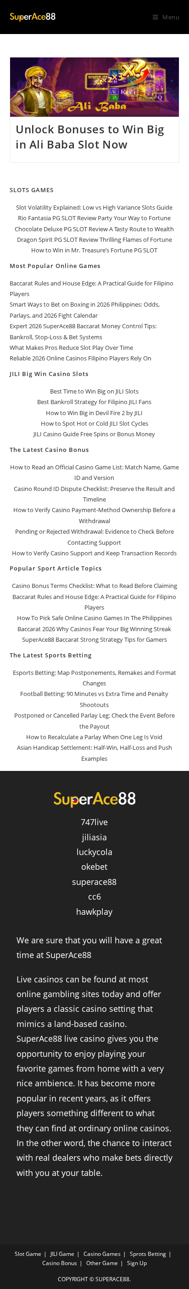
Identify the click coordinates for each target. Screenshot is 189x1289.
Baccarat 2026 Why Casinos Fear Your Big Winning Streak (94, 629)
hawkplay (94, 911)
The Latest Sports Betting (51, 655)
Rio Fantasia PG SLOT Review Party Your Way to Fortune (94, 218)
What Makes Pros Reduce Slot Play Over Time (71, 347)
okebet (94, 866)
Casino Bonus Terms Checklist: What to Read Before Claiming (94, 586)
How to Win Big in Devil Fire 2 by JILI (94, 413)
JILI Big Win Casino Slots (49, 374)
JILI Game (62, 1254)
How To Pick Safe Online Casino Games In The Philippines (94, 618)
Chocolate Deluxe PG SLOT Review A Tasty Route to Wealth (94, 229)
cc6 (94, 896)
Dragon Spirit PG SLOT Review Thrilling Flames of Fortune (94, 239)
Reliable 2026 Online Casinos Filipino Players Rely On (80, 358)
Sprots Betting (148, 1254)
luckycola (94, 851)
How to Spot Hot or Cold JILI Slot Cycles (94, 423)
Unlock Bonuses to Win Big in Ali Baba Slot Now (90, 136)
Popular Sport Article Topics (56, 568)
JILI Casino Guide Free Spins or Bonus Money (94, 434)
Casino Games (102, 1254)
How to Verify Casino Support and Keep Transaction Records (94, 553)
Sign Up (137, 1263)
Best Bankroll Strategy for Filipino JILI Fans (94, 402)
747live (94, 821)
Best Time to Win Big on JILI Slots (94, 391)
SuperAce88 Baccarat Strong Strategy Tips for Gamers (94, 639)
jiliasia (94, 837)
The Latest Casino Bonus (49, 449)
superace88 (94, 881)
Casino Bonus (59, 1263)
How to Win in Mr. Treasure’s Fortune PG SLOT (94, 250)
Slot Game (28, 1254)
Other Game (102, 1263)
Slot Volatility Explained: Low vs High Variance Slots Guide (94, 207)
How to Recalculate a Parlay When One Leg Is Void (94, 737)
